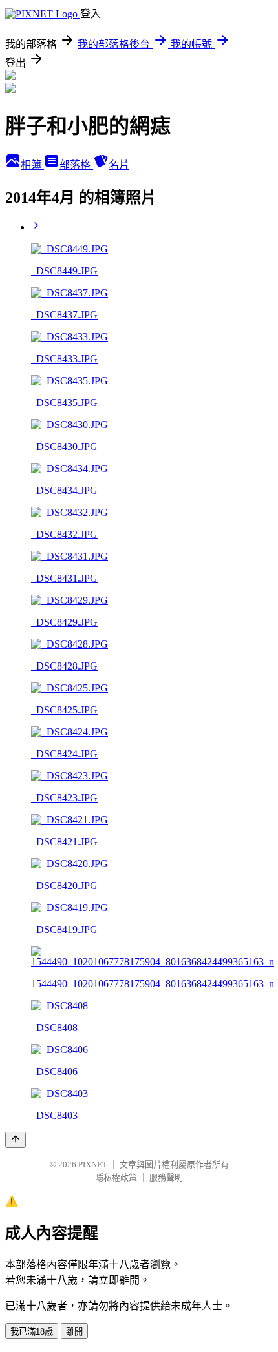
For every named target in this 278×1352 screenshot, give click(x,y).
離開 (74, 1332)
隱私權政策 (116, 1177)
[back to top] (15, 1140)
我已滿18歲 (31, 1332)
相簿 (32, 164)
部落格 (76, 164)
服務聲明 (166, 1177)
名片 (119, 164)
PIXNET (92, 1164)
